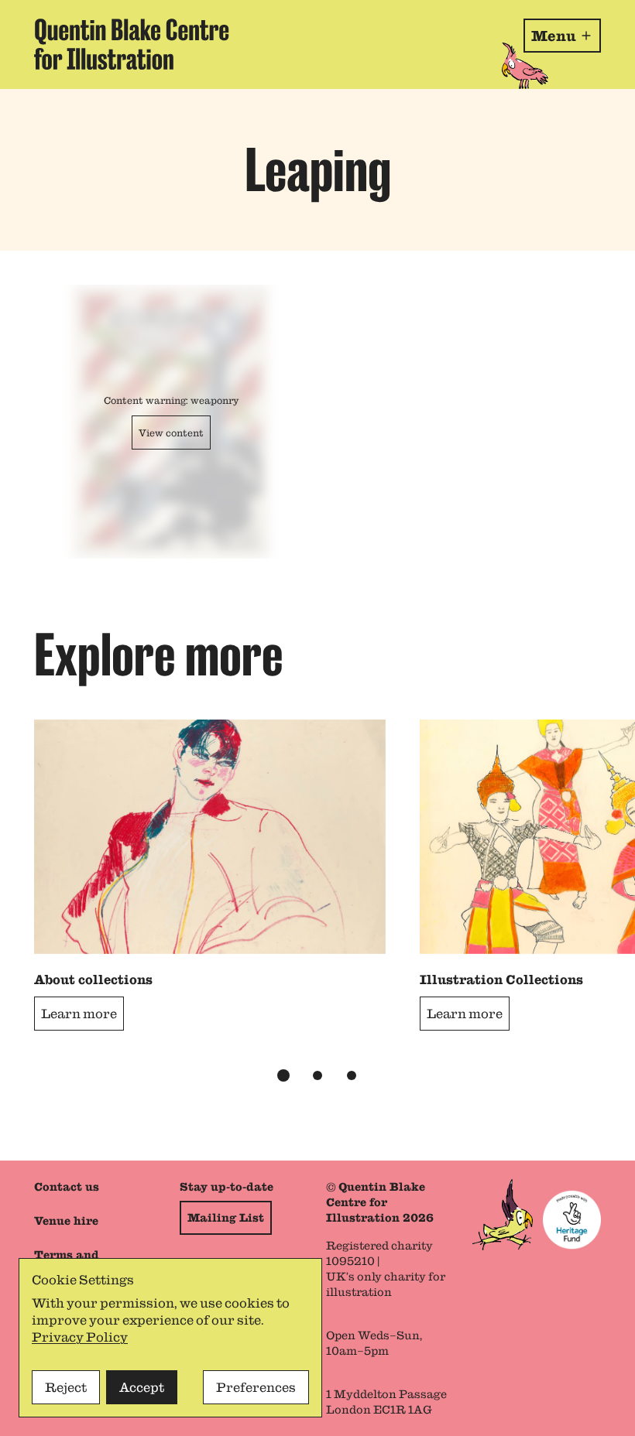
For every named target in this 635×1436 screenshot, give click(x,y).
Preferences (256, 1387)
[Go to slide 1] (283, 1075)
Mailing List (225, 1218)
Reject (66, 1387)
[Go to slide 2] (317, 1075)
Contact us (66, 1187)
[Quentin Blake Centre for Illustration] (131, 44)
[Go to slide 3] (352, 1075)
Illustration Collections (501, 979)
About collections (93, 979)
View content (171, 432)
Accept (141, 1387)
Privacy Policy (80, 1337)
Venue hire (66, 1221)
